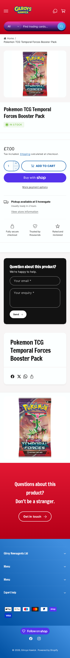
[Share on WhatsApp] (25, 376)
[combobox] (44, 26)
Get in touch (32, 516)
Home (10, 38)
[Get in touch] (55, 11)
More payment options (35, 187)
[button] (6, 11)
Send (16, 314)
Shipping (25, 154)
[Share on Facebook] (12, 376)
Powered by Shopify (48, 650)
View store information (24, 211)
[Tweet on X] (19, 376)
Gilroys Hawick (28, 650)
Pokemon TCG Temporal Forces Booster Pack (30, 41)
